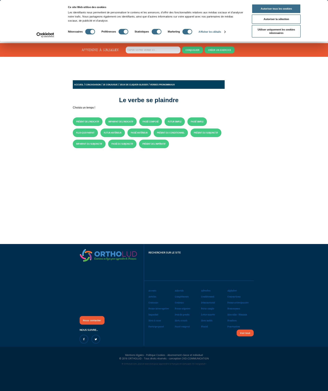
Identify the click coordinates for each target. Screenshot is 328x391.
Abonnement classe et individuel (185, 355)
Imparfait (153, 314)
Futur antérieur (112, 132)
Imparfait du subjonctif (89, 143)
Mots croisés (181, 320)
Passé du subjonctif (122, 143)
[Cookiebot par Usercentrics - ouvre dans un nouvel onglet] (45, 34)
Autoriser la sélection (276, 19)
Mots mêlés (207, 320)
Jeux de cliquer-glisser (134, 85)
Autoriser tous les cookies (276, 8)
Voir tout (245, 333)
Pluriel (204, 326)
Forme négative (182, 308)
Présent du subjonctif (206, 132)
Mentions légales (134, 355)
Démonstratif (208, 302)
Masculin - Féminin (237, 314)
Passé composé (151, 121)
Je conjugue (110, 85)
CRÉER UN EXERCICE (219, 50)
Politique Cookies (155, 355)
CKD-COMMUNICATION (195, 358)
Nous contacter (92, 320)
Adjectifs (179, 290)
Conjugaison (93, 85)
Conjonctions (234, 296)
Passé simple (197, 121)
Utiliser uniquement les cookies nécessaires (276, 31)
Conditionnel (207, 296)
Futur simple (174, 121)
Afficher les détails (210, 31)
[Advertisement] (155, 67)
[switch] (123, 31)
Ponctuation (233, 326)
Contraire (153, 302)
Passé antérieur (139, 132)
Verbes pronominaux (162, 85)
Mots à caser (154, 320)
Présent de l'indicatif (87, 121)
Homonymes (233, 308)
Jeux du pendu (182, 314)
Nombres (232, 320)
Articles (152, 296)
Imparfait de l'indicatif (120, 121)
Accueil (78, 85)
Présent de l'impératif (154, 143)
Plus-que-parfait (85, 132)
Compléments (182, 296)
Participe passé (156, 326)
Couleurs (179, 302)
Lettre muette (208, 314)
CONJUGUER (193, 50)
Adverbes (206, 290)
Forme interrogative (158, 308)
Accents (152, 290)
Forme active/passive (238, 302)
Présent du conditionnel (170, 132)
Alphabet (232, 290)
